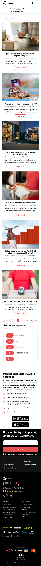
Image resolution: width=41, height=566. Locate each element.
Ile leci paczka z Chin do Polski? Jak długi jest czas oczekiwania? (20, 252)
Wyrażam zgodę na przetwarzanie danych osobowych (21, 454)
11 (27, 320)
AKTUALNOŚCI (20, 335)
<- (11, 320)
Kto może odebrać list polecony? (20, 203)
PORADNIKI (19, 347)
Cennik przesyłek (7, 504)
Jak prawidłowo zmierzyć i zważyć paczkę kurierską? (20, 153)
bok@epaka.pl (19, 485)
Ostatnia (35, 320)
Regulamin (20, 557)
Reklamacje (25, 509)
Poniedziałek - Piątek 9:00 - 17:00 (15, 488)
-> (30, 320)
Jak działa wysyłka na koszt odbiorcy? (20, 301)
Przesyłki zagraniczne (9, 512)
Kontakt (24, 516)
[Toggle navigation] (37, 3)
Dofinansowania (7, 517)
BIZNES (17, 341)
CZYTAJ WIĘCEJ (20, 68)
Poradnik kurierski (8, 514)
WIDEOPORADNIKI (21, 353)
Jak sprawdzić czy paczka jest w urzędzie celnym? (20, 54)
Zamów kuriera (26, 507)
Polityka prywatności (20, 559)
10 (24, 320)
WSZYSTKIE (19, 359)
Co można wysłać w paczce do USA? (20, 104)
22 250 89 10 (7, 484)
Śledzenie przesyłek (27, 504)
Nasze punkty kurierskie (9, 509)
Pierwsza (6, 320)
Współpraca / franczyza (9, 507)
